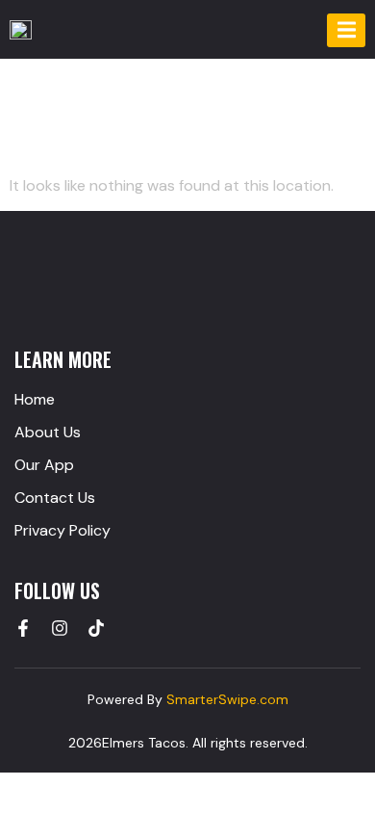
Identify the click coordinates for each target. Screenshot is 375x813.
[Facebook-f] (23, 628)
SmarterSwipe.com (227, 699)
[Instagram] (59, 628)
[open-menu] (346, 30)
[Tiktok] (96, 628)
